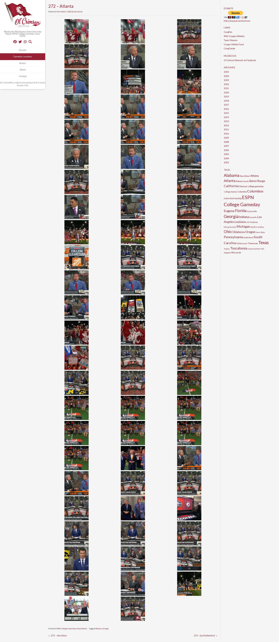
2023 (226, 80)
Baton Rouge (257, 181)
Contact (22, 76)
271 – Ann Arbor (57, 635)
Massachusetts (230, 227)
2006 (226, 150)
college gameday (256, 186)
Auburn (239, 181)
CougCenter (229, 48)
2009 (226, 137)
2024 (226, 76)
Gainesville (252, 211)
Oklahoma (238, 232)
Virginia (227, 252)
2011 (226, 129)
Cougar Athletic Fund (234, 44)
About (23, 69)
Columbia (242, 191)
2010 (226, 133)
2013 (226, 121)
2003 (226, 162)
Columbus (255, 191)
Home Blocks (81, 628)
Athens (254, 175)
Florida (240, 210)
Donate (22, 50)
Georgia (105, 628)
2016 (226, 109)
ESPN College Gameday (66, 628)
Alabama (231, 175)
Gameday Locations (22, 56)
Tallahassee (242, 243)
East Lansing (235, 198)
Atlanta (98, 628)
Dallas (226, 198)
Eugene (229, 211)
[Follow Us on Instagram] (25, 41)
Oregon (250, 232)
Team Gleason (230, 40)
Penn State (260, 232)
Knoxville (253, 217)
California (231, 186)
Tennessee (253, 243)
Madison (254, 222)
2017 (226, 105)
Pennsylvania (233, 237)
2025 (226, 72)
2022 (226, 84)
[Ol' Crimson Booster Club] (22, 15)
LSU (248, 222)
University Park (254, 249)
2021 (226, 88)
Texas (263, 242)
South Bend (248, 237)
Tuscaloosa (238, 248)
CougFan (228, 32)
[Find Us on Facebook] (15, 41)
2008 (226, 142)
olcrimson (78, 11)
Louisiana (240, 221)
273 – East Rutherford (205, 635)
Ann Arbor (245, 176)
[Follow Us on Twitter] (20, 41)
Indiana (244, 217)
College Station (230, 192)
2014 (226, 117)
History (22, 63)
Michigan (243, 226)
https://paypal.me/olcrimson (237, 21)
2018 (226, 100)
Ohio (228, 231)
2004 (226, 158)
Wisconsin (236, 252)
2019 (226, 96)
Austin (246, 181)
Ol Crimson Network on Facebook (240, 60)
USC (262, 249)
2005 (226, 154)
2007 (226, 146)
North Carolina (257, 227)
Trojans (227, 249)
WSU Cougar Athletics (234, 36)
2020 (226, 92)
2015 (226, 113)
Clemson (243, 186)
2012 (226, 125)
